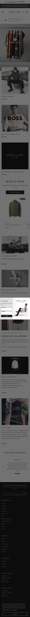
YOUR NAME (3, 307)
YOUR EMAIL (3, 311)
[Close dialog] (29, 298)
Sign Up (6, 315)
